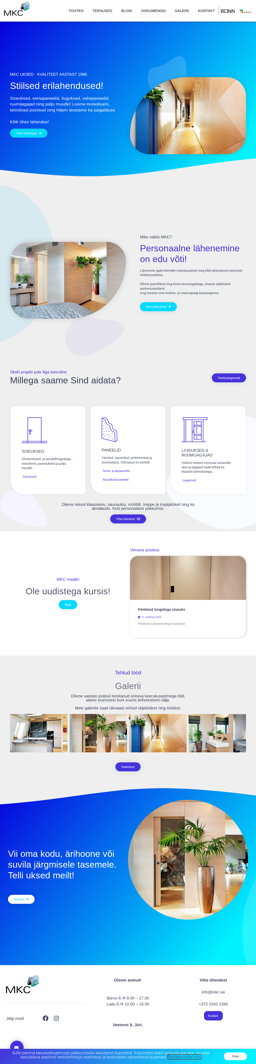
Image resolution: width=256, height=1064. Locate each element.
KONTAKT (206, 11)
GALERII (182, 11)
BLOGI (126, 11)
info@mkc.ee (213, 992)
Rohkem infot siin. (184, 1057)
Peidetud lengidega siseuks (161, 610)
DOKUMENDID (153, 11)
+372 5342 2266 (213, 1004)
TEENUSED (102, 11)
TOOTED (76, 11)
